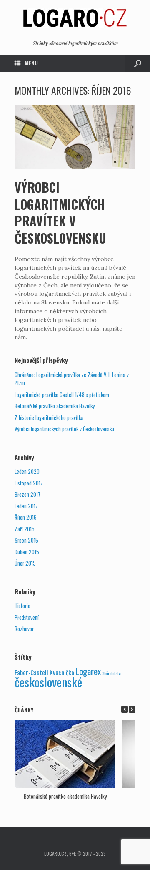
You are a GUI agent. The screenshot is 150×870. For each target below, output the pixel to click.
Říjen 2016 (26, 517)
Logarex (88, 671)
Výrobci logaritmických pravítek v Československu (60, 212)
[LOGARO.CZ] (75, 18)
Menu (31, 63)
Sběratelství (112, 673)
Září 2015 (25, 529)
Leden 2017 (26, 506)
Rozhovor (24, 629)
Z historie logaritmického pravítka (49, 418)
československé (48, 682)
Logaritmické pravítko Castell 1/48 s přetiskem (62, 395)
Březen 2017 (27, 494)
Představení (27, 617)
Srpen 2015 (26, 540)
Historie (22, 606)
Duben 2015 (27, 552)
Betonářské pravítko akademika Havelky (55, 406)
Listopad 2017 (29, 483)
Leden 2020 (27, 471)
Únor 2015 (25, 563)
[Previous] (124, 709)
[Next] (132, 709)
